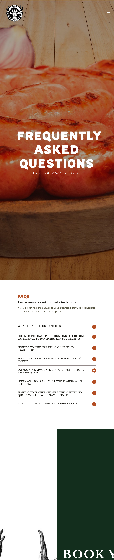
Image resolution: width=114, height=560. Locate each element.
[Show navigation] (108, 13)
